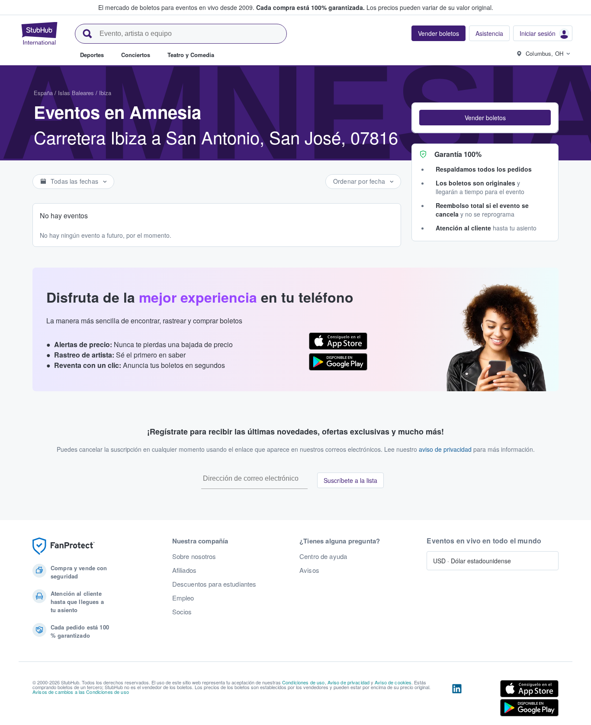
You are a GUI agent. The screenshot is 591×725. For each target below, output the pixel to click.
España (43, 93)
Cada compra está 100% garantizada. (310, 7)
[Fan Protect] (63, 546)
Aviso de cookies (393, 682)
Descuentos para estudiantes (214, 584)
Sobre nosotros (194, 556)
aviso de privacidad (445, 449)
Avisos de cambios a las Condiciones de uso (80, 691)
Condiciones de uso (303, 682)
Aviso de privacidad (349, 682)
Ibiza (105, 93)
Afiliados (184, 570)
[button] (485, 117)
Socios (182, 611)
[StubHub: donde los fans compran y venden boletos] (39, 33)
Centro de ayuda (323, 556)
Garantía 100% (458, 154)
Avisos (309, 570)
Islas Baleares (76, 93)
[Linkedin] (457, 699)
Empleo (183, 597)
